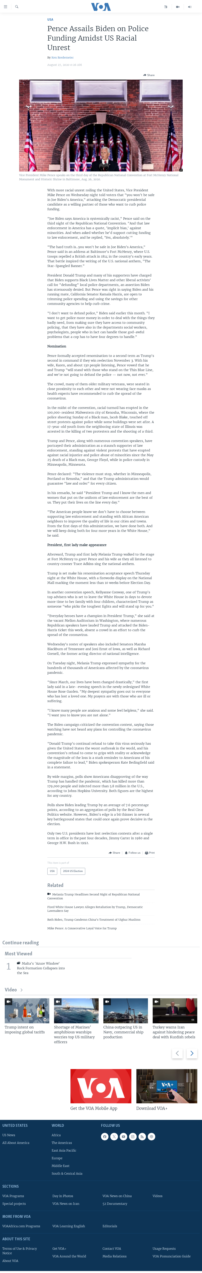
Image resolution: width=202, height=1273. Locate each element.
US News (8, 1135)
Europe (57, 1158)
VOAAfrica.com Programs (21, 1226)
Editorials (110, 1226)
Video (11, 990)
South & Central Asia (67, 1174)
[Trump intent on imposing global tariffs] (27, 1010)
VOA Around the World (69, 1256)
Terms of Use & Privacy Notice (19, 1251)
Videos (158, 1196)
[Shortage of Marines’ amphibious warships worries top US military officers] (76, 1010)
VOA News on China (117, 1196)
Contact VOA (112, 1249)
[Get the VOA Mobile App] (100, 1086)
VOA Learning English (68, 1226)
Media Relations (115, 1256)
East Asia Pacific (64, 1150)
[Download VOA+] (166, 1086)
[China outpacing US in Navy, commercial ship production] (125, 1010)
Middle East (60, 1166)
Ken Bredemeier (62, 57)
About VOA (10, 1261)
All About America (15, 1143)
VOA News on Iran (65, 1204)
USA (50, 19)
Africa (56, 1135)
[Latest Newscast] (190, 7)
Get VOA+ (59, 1249)
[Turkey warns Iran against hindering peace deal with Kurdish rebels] (175, 1010)
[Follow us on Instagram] (133, 1136)
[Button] (149, 75)
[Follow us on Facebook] (104, 1136)
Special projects (14, 1204)
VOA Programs (13, 1196)
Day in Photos (62, 1196)
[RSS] (142, 1136)
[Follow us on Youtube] (123, 1136)
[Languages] (166, 7)
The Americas (62, 1143)
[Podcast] (151, 1136)
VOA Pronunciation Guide (172, 1256)
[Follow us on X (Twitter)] (114, 1136)
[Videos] (178, 7)
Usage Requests (164, 1249)
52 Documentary (115, 1204)
